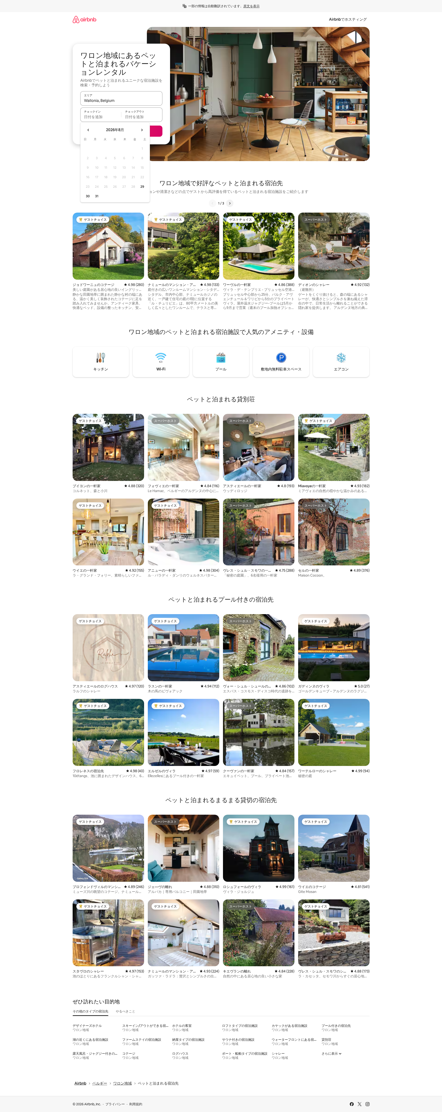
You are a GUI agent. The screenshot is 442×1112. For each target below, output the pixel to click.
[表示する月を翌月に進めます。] (141, 130)
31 (96, 196)
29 (142, 187)
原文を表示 (251, 6)
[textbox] (101, 117)
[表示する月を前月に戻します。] (88, 130)
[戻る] (212, 203)
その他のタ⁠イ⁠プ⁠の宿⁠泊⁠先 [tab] (90, 1011)
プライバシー (115, 1104)
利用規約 (135, 1104)
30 (88, 196)
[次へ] (229, 203)
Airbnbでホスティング (348, 19)
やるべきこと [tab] (125, 1011)
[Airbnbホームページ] (84, 19)
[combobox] (121, 100)
